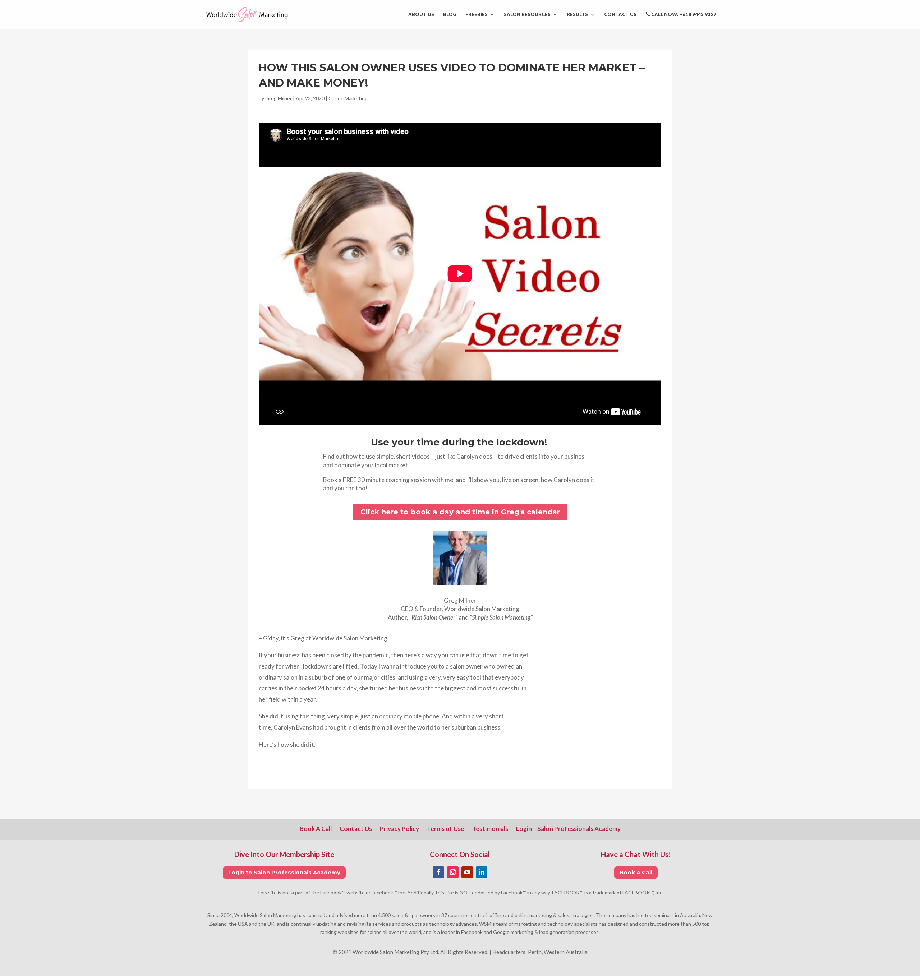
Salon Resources (527, 14)
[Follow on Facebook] (438, 872)
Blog (449, 14)
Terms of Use (445, 829)
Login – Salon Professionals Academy (568, 829)
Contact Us (620, 14)
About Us (421, 14)
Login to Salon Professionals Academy (284, 872)
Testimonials (490, 829)
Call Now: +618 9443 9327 (683, 14)
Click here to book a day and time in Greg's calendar (460, 512)
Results (577, 14)
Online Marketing (348, 98)
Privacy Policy (399, 829)
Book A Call (316, 829)
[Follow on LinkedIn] (481, 872)
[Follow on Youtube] (467, 872)
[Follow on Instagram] (453, 872)
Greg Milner (278, 98)
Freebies (476, 14)
